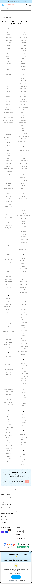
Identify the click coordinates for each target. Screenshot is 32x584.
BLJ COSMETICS (8, 117)
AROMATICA (8, 64)
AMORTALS (8, 40)
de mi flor (8, 199)
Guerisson (8, 312)
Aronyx (8, 66)
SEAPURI (23, 312)
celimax (8, 134)
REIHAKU (23, 263)
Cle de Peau (8, 147)
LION (23, 53)
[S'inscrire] (27, 481)
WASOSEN (23, 439)
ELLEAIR (8, 257)
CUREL (8, 174)
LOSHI (23, 58)
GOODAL (8, 304)
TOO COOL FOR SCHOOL (23, 377)
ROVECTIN (23, 287)
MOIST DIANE (23, 133)
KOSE (8, 451)
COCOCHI (8, 158)
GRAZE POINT (8, 306)
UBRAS (24, 392)
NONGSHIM (23, 163)
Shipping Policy (5, 494)
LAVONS (23, 40)
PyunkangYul (23, 242)
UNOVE (23, 403)
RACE (23, 258)
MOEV (23, 131)
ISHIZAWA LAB (8, 369)
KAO (8, 422)
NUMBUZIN (23, 166)
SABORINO (23, 304)
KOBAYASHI (8, 443)
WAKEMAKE (23, 437)
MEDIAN (23, 91)
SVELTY (23, 354)
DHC (8, 209)
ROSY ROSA (23, 282)
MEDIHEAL (23, 96)
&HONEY (8, 321)
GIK (8, 301)
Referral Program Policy (8, 513)
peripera (23, 213)
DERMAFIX (8, 207)
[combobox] (16, 9)
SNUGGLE (23, 338)
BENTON (8, 99)
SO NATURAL (23, 341)
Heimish (8, 337)
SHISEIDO (23, 320)
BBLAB (8, 91)
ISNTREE (8, 372)
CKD (8, 145)
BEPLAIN (8, 102)
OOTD (23, 191)
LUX (23, 69)
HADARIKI (8, 326)
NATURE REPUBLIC (23, 150)
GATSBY (8, 299)
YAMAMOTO (23, 456)
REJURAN (23, 266)
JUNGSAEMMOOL (8, 405)
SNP (23, 335)
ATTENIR (8, 72)
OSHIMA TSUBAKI (23, 199)
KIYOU (8, 440)
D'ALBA (8, 183)
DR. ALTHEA (8, 212)
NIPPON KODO (23, 161)
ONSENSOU (23, 188)
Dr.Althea (8, 214)
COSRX (8, 166)
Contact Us (4, 520)
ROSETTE (23, 279)
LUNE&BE (23, 64)
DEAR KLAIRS (8, 201)
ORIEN (23, 193)
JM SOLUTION (8, 392)
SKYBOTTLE (23, 333)
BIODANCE (8, 110)
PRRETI (23, 234)
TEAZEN (23, 363)
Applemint (9, 56)
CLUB (8, 155)
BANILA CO (8, 88)
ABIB (8, 32)
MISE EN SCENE (23, 123)
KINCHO (8, 432)
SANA (23, 306)
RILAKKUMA (23, 268)
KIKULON (8, 424)
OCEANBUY (23, 178)
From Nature (8, 284)
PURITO (23, 237)
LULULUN (23, 61)
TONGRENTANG (23, 373)
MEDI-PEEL (23, 88)
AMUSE (8, 43)
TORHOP (23, 381)
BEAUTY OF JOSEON (8, 94)
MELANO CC (23, 102)
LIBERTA (23, 43)
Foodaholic (8, 279)
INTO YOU (8, 367)
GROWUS (8, 309)
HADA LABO (8, 323)
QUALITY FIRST (23, 249)
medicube (23, 94)
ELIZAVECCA (8, 254)
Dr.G (8, 220)
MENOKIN (23, 104)
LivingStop (23, 56)
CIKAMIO (8, 142)
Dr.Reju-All (8, 228)
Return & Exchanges (6, 497)
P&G (23, 208)
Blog (2, 502)
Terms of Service (6, 504)
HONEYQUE (8, 347)
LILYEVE (23, 48)
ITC (8, 377)
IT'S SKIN (8, 375)
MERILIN (23, 110)
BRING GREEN (8, 123)
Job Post (3, 522)
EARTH (8, 249)
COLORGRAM (8, 161)
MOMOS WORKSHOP (23, 136)
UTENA (23, 406)
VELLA (24, 415)
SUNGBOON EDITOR (24, 351)
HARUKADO (8, 334)
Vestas (23, 417)
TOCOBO (23, 371)
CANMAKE (8, 132)
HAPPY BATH (8, 329)
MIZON (24, 128)
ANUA (8, 50)
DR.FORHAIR (8, 217)
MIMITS (23, 120)
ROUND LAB (23, 284)
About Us (3, 492)
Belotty (8, 96)
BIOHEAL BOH (8, 112)
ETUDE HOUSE (8, 262)
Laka (23, 32)
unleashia (23, 400)
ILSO (8, 361)
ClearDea (8, 150)
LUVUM (23, 66)
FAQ (2, 499)
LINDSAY (23, 50)
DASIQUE (8, 196)
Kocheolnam (8, 445)
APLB (8, 53)
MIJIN (23, 115)
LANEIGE (23, 35)
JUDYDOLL (8, 399)
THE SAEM (23, 366)
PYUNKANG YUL (23, 239)
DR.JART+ (8, 222)
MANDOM (23, 81)
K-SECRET (8, 414)
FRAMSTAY (8, 282)
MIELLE (23, 112)
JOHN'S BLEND (8, 397)
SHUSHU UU (23, 322)
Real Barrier (23, 261)
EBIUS (8, 251)
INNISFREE (8, 364)
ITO (8, 380)
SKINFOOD (23, 330)
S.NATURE (23, 301)
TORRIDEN (23, 383)
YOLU (23, 462)
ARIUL (8, 61)
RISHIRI (23, 271)
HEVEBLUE (8, 342)
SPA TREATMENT (23, 346)
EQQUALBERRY (8, 259)
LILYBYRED (23, 45)
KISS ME (8, 437)
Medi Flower (23, 86)
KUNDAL (8, 461)
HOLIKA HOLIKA (8, 344)
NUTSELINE (23, 169)
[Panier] (26, 5)
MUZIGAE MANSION (23, 141)
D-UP (8, 185)
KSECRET (8, 456)
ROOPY (23, 276)
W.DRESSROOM (23, 434)
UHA (23, 395)
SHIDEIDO (23, 317)
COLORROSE (8, 163)
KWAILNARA (8, 464)
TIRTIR (23, 368)
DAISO (8, 191)
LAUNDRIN (23, 37)
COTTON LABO (8, 169)
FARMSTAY (8, 274)
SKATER (23, 325)
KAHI (8, 416)
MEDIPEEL (23, 99)
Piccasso (23, 218)
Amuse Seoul (8, 45)
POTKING (23, 231)
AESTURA (8, 35)
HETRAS (8, 339)
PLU (23, 224)
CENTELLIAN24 (8, 137)
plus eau (23, 226)
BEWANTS (8, 104)
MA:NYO (23, 78)
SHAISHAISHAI (23, 314)
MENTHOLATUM (23, 107)
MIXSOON (23, 125)
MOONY (23, 138)
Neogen (23, 158)
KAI (8, 419)
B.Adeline (8, 86)
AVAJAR (8, 74)
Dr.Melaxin (8, 225)
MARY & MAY (23, 83)
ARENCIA (8, 58)
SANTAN (23, 309)
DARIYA (8, 193)
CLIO (8, 153)
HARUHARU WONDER (8, 331)
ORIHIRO (23, 196)
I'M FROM (8, 356)
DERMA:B (8, 204)
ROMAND (23, 274)
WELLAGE (23, 442)
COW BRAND (8, 171)
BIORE (8, 115)
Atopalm (8, 69)
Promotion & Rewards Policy (9, 511)
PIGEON (23, 221)
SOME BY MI (23, 343)
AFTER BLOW (8, 37)
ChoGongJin (8, 140)
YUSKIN (23, 464)
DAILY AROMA (8, 188)
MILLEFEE (23, 117)
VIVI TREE (23, 420)
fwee (8, 290)
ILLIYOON (8, 359)
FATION (8, 276)
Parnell (24, 210)
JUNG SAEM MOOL (8, 402)
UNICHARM (23, 398)
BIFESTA (8, 107)
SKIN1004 (23, 328)
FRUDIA (8, 287)
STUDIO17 (23, 349)
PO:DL (23, 229)
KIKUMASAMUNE (8, 427)
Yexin (23, 459)
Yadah (23, 454)
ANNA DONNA (8, 48)
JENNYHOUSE (8, 389)
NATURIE (23, 153)
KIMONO (8, 430)
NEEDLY (23, 155)
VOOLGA (23, 422)
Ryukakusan (23, 292)
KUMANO (8, 458)
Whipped (23, 445)
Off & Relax (23, 180)
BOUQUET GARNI (8, 120)
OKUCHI (23, 183)
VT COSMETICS (23, 425)
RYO (23, 290)
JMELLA (8, 394)
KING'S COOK (8, 435)
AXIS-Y (8, 77)
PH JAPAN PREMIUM (23, 216)
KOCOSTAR (8, 448)
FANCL (8, 271)
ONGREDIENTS (23, 185)
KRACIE (8, 453)
